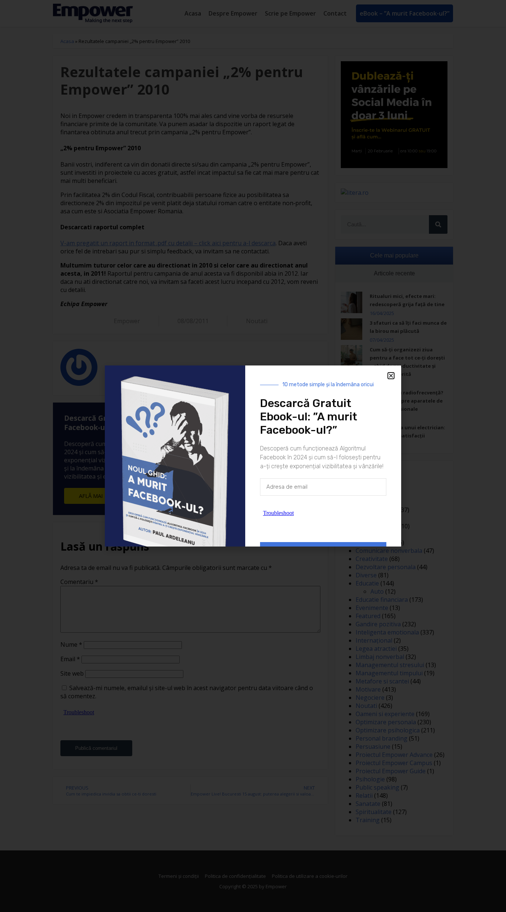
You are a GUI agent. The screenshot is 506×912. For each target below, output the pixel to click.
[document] (253, 456)
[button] (391, 375)
